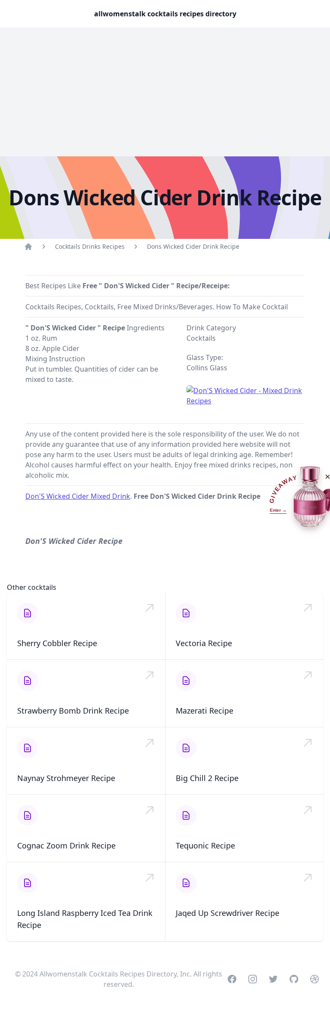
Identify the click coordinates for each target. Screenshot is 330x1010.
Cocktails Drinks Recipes (90, 246)
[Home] (28, 246)
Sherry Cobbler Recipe (57, 643)
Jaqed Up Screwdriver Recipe (227, 913)
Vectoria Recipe (204, 643)
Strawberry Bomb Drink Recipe (73, 710)
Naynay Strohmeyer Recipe (66, 778)
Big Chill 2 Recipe (207, 778)
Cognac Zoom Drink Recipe (66, 845)
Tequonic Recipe (205, 845)
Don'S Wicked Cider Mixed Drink (77, 496)
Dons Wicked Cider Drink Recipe (193, 246)
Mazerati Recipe (204, 710)
